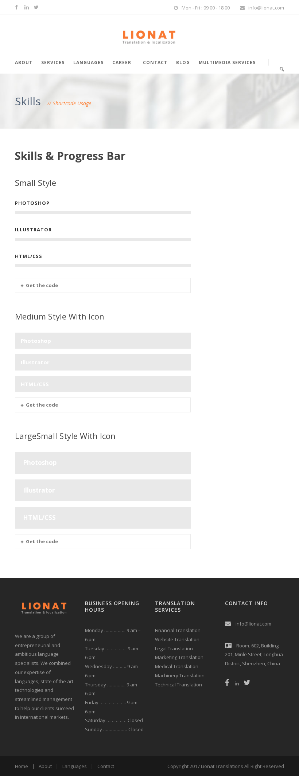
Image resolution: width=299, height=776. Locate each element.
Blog (183, 62)
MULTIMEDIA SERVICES (227, 62)
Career (121, 62)
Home (21, 766)
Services (53, 62)
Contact (155, 62)
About (23, 62)
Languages (88, 62)
